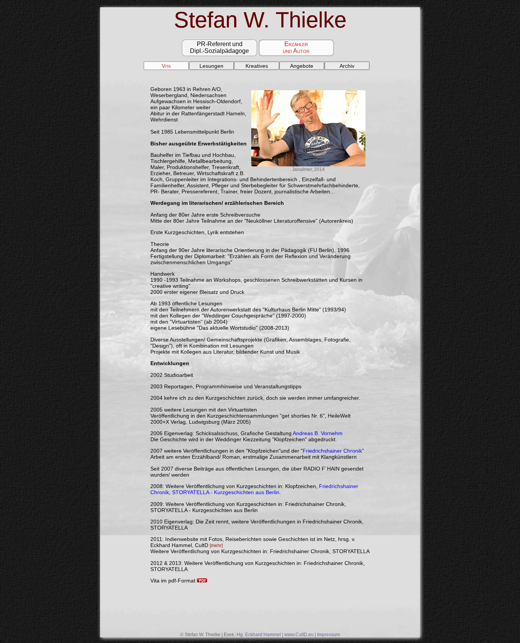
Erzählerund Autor (296, 47)
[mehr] (216, 545)
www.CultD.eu (299, 634)
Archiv (347, 66)
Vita (166, 66)
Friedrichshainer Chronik (332, 451)
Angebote (301, 66)
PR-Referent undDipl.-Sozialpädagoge (219, 47)
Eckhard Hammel (263, 634)
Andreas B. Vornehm (318, 433)
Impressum (328, 634)
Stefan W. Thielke (260, 20)
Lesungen (211, 66)
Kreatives (257, 66)
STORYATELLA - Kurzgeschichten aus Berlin (225, 492)
